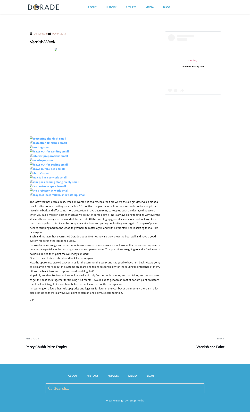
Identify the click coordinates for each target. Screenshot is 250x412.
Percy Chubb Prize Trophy (46, 347)
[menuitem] (92, 7)
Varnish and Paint (210, 347)
